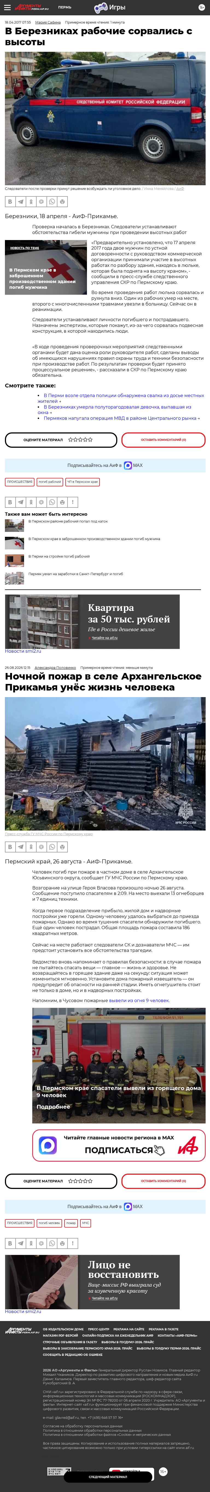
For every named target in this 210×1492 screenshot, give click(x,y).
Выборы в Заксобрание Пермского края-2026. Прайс (87, 1348)
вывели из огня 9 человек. (139, 1000)
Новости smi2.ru (23, 651)
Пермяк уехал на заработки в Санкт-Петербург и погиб (75, 574)
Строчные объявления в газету (70, 1342)
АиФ (180, 189)
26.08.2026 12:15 (17, 668)
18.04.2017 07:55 (18, 22)
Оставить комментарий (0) (163, 440)
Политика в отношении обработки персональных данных (92, 1430)
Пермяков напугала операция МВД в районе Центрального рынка (120, 418)
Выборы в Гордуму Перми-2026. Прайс (169, 1348)
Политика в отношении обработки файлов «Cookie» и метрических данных (107, 1435)
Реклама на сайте (128, 1329)
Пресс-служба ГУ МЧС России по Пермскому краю (49, 834)
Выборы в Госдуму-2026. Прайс (127, 1342)
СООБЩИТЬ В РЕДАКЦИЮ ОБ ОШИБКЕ (73, 1355)
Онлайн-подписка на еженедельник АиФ (117, 1335)
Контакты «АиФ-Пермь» (177, 1335)
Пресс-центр (98, 1329)
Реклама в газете (164, 1329)
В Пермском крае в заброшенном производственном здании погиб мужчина (94, 539)
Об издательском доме (63, 1329)
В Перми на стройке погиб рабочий (59, 556)
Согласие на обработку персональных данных (82, 1426)
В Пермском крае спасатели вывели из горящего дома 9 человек (119, 1092)
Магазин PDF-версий (60, 1335)
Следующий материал (108, 1477)
